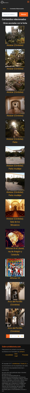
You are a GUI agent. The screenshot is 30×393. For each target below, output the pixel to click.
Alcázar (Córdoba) (15, 45)
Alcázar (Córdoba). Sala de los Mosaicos (15, 222)
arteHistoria (15, 363)
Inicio (4, 8)
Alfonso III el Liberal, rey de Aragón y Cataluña (15, 251)
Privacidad (25, 355)
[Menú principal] (28, 1)
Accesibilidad (9, 355)
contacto (22, 351)
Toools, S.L (24, 363)
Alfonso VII (15, 278)
